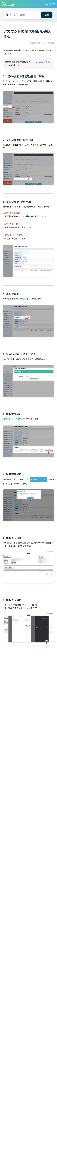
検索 (47, 14)
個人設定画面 (43, 61)
